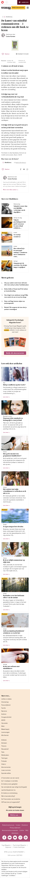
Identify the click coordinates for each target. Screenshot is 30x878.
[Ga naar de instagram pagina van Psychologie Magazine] (20, 838)
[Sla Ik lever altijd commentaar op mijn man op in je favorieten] (26, 544)
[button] (23, 2)
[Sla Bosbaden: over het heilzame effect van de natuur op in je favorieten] (26, 579)
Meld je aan (14, 815)
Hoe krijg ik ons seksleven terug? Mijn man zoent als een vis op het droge (16, 296)
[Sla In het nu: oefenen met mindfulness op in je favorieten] (26, 650)
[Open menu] (28, 7)
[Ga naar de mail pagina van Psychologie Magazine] (10, 838)
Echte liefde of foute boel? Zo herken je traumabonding (16, 290)
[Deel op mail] (24, 169)
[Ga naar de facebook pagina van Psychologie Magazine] (4, 838)
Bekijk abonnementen (18, 7)
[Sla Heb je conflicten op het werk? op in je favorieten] (26, 368)
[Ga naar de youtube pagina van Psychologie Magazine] (15, 838)
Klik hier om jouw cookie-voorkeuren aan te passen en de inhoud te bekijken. (13, 867)
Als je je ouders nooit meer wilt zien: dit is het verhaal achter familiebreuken (16, 284)
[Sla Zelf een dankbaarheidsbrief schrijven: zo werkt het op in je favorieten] (26, 615)
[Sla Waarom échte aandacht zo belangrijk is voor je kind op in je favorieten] (26, 402)
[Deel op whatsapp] (27, 169)
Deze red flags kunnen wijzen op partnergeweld (14, 302)
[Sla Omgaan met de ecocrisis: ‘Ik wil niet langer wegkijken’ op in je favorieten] (10, 262)
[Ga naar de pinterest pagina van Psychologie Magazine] (26, 838)
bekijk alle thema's (21, 162)
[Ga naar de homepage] (6, 8)
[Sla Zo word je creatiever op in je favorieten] (10, 233)
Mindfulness (9, 17)
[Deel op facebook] (21, 169)
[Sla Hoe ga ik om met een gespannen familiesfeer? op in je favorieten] (26, 437)
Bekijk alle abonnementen (15, 353)
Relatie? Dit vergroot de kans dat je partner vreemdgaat (15, 308)
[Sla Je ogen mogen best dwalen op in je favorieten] (26, 510)
